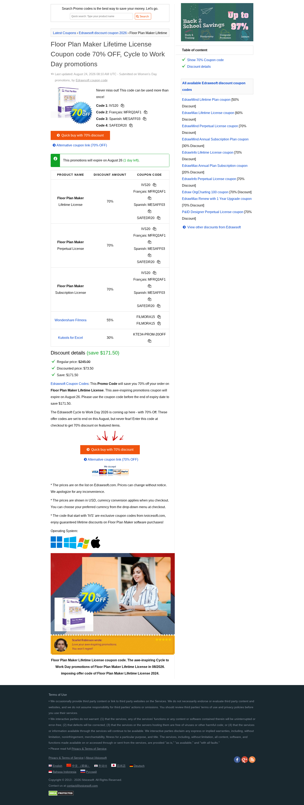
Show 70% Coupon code (205, 60)
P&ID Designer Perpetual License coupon (212, 212)
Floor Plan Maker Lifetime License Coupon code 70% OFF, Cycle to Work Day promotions (108, 54)
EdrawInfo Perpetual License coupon (209, 179)
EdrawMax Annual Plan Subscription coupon (215, 165)
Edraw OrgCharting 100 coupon (205, 192)
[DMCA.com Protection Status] (61, 794)
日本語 (121, 765)
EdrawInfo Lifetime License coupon (207, 152)
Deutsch (139, 765)
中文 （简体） (81, 765)
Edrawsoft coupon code (92, 80)
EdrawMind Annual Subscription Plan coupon (215, 139)
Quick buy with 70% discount (82, 135)
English (57, 765)
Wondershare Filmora (70, 320)
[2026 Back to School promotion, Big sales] (217, 40)
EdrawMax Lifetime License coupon (208, 113)
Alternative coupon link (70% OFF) (81, 145)
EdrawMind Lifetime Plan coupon (206, 99)
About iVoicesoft (96, 757)
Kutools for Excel (70, 337)
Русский (91, 771)
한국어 (102, 765)
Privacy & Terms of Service (89, 748)
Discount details (199, 66)
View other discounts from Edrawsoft (214, 227)
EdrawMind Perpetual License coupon (210, 126)
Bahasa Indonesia (64, 771)
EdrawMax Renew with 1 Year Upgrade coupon (217, 198)
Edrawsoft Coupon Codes (70, 383)
